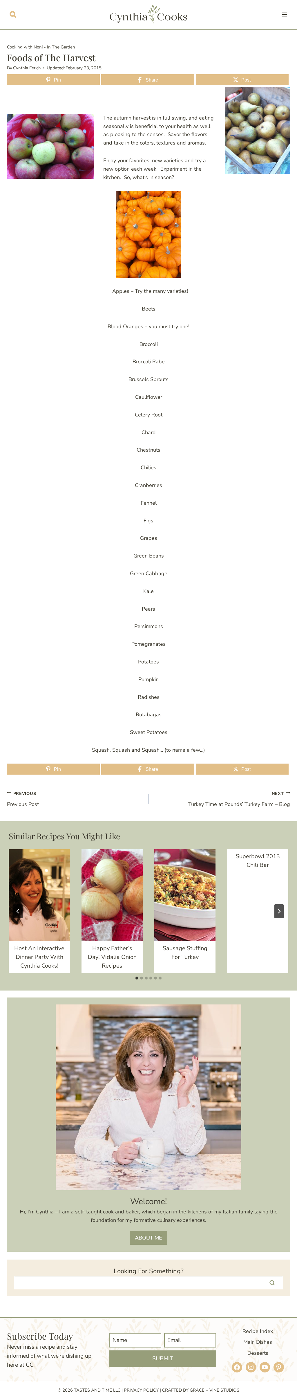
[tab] (136, 978)
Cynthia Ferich (27, 68)
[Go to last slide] (18, 911)
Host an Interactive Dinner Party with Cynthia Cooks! (39, 957)
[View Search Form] (13, 14)
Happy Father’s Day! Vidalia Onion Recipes (112, 957)
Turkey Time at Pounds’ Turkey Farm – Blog (239, 799)
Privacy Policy (141, 1390)
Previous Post (23, 799)
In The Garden (61, 47)
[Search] (272, 1283)
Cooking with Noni (25, 47)
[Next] (279, 911)
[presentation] (39, 895)
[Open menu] (284, 14)
